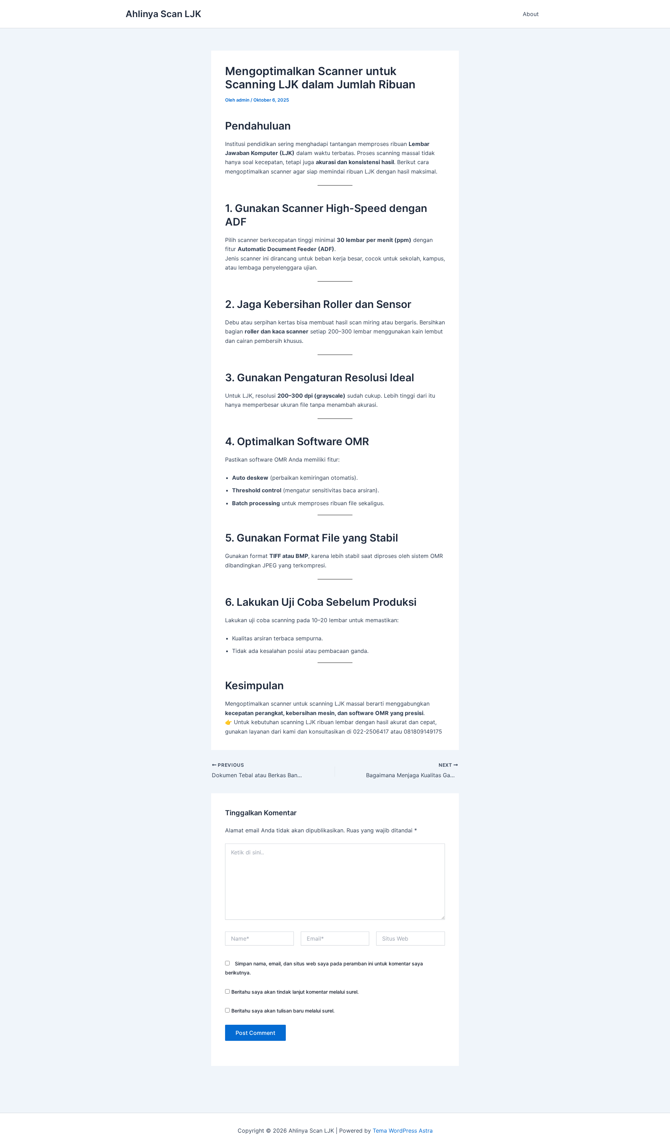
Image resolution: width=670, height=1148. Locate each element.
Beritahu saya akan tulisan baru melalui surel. (283, 1011)
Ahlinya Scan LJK (163, 13)
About (531, 13)
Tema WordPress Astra (403, 1130)
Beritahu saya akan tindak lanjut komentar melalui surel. (295, 992)
